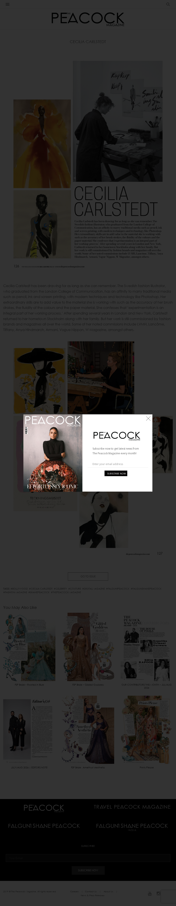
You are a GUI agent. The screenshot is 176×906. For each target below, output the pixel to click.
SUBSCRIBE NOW (116, 473)
